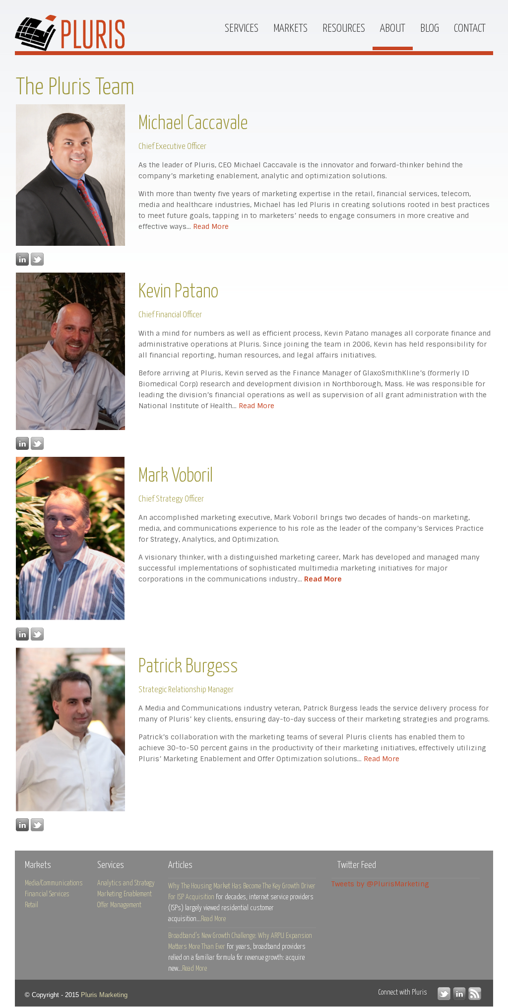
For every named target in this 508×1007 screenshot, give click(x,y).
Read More (211, 226)
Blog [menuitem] (429, 28)
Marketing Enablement (124, 894)
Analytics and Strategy (126, 883)
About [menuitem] (392, 28)
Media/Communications (54, 883)
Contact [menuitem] (470, 28)
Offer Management (119, 905)
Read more (213, 919)
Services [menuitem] (241, 28)
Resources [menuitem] (343, 28)
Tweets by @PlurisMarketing (380, 883)
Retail (31, 905)
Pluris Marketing (104, 995)
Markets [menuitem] (290, 28)
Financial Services (47, 894)
